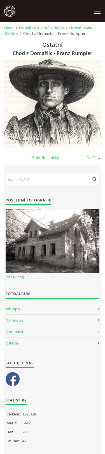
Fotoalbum (29, 27)
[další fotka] (91, 103)
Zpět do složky (45, 157)
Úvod (9, 27)
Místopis (13, 308)
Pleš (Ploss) (15, 276)
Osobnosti (14, 331)
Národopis (54, 27)
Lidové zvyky (80, 27)
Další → (94, 157)
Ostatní (11, 33)
